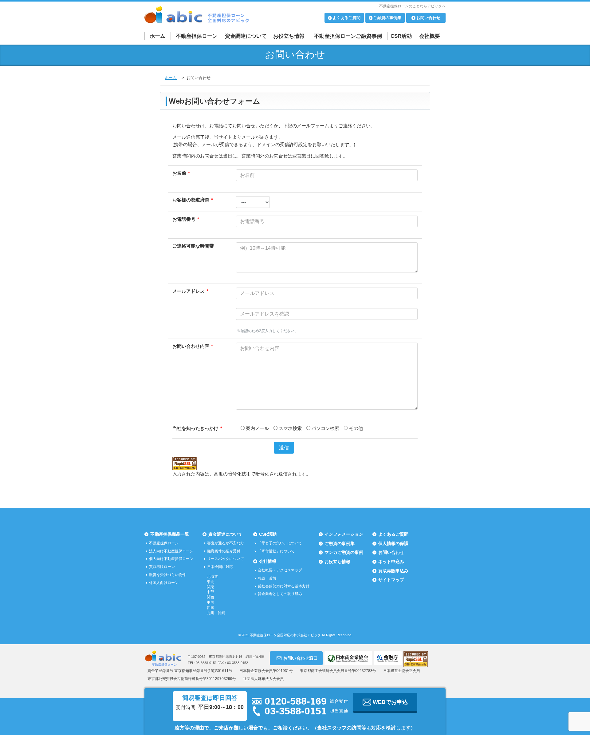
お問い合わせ (391, 552)
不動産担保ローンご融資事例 (348, 36)
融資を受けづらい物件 (167, 575)
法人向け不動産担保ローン (171, 551)
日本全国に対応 (220, 567)
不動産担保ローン (197, 36)
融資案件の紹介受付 (223, 551)
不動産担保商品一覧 (169, 534)
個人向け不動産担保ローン (171, 559)
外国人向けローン (164, 583)
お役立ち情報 (289, 36)
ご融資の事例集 (339, 543)
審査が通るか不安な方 (225, 543)
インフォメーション (343, 534)
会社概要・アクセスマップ (280, 570)
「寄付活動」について (276, 551)
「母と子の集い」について (280, 543)
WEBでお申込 (390, 702)
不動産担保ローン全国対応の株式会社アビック (285, 635)
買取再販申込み (393, 570)
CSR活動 (401, 36)
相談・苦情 (267, 578)
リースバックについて (225, 559)
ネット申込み (391, 561)
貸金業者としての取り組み (280, 594)
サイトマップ (391, 579)
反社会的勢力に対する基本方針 (283, 586)
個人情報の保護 (393, 543)
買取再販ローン (162, 567)
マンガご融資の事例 (343, 552)
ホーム (157, 36)
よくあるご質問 (393, 534)
